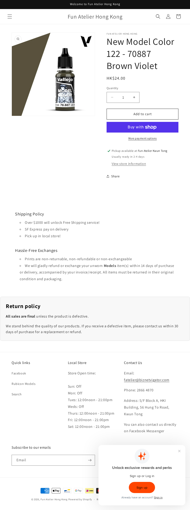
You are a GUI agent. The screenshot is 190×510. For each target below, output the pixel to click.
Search (17, 394)
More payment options (142, 138)
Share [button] (115, 176)
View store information (129, 164)
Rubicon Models (23, 384)
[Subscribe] (90, 460)
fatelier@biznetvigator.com (146, 379)
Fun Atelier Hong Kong (54, 499)
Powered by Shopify (80, 499)
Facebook (19, 373)
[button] (10, 16)
